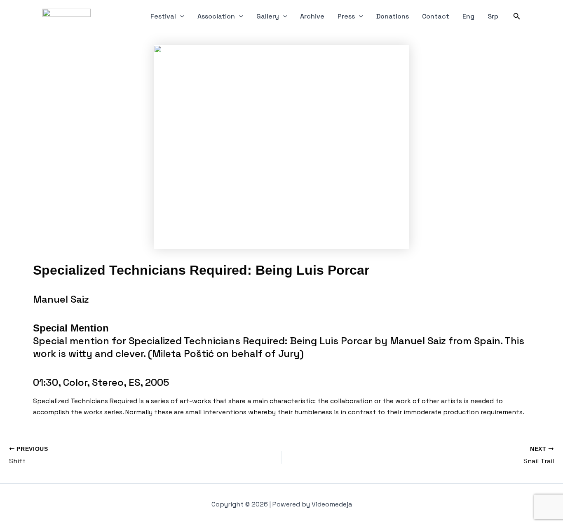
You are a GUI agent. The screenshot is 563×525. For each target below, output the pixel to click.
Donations (392, 16)
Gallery (267, 16)
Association (216, 16)
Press (346, 16)
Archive (312, 16)
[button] (180, 16)
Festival (163, 16)
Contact (435, 16)
